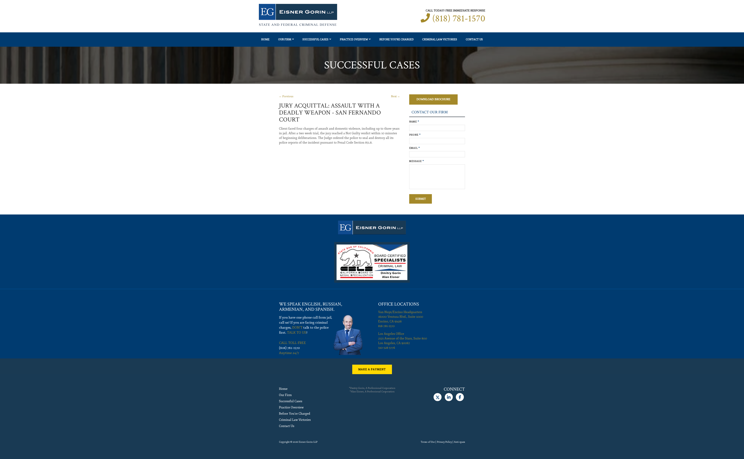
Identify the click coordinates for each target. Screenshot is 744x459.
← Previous (286, 96)
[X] (437, 397)
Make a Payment (372, 369)
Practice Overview (354, 39)
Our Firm (284, 39)
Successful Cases (315, 39)
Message (416, 161)
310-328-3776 (386, 348)
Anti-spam (459, 442)
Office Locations (398, 304)
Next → (395, 96)
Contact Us (474, 39)
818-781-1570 (386, 326)
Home (265, 39)
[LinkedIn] (448, 397)
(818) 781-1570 (458, 18)
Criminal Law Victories (439, 39)
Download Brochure (433, 99)
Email (414, 148)
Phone (415, 134)
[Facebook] (460, 397)
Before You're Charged (396, 39)
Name (414, 121)
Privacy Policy (444, 442)
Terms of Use (428, 442)
